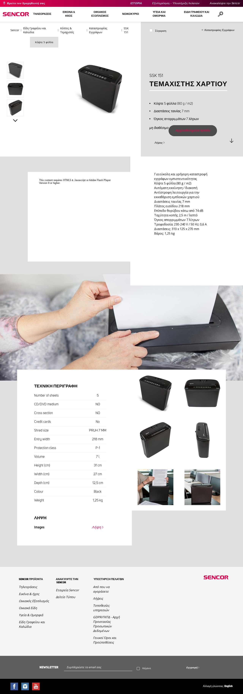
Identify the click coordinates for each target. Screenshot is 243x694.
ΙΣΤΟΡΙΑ (136, 3)
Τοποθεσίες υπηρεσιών (101, 607)
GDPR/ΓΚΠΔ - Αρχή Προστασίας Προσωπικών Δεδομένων (106, 624)
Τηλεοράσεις (28, 587)
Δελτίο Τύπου (65, 597)
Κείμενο (146, 668)
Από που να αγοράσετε (101, 589)
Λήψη (96, 527)
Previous (15, 53)
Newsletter (48, 667)
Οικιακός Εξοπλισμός (34, 601)
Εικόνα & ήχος (29, 594)
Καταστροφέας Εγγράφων (219, 30)
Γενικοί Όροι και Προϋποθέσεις (104, 640)
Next (15, 120)
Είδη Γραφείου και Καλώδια (32, 624)
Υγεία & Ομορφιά (31, 615)
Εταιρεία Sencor (67, 590)
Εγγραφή (191, 667)
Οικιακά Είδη (28, 608)
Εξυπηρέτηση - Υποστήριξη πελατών (176, 3)
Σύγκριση (160, 31)
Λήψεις (159, 142)
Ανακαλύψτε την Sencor (225, 3)
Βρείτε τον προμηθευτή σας (26, 3)
